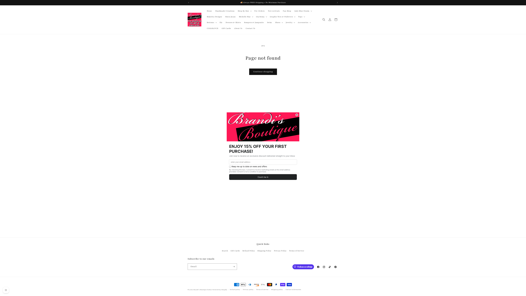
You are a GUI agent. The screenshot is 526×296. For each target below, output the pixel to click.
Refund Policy (248, 251)
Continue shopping (263, 71)
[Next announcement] (337, 2)
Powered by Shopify (219, 290)
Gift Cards (235, 251)
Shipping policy (277, 289)
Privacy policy (248, 289)
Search (225, 251)
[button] (244, 11)
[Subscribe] (234, 266)
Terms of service (262, 289)
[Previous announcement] (189, 2)
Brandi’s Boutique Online (202, 290)
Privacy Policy (280, 251)
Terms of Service (296, 251)
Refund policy (235, 289)
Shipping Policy (264, 251)
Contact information (293, 289)
